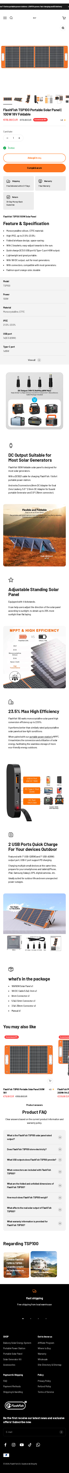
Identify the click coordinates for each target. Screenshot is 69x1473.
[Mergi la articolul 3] (28, 99)
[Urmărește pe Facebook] (5, 1445)
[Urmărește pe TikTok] (30, 1445)
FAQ (5, 1381)
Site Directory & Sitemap (49, 1364)
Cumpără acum (34, 168)
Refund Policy (44, 1386)
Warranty (42, 1353)
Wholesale (43, 1359)
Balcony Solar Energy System (17, 1343)
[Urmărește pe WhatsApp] (38, 1445)
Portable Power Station (14, 1348)
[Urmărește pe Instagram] (13, 1445)
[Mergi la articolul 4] (38, 99)
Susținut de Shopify (29, 1464)
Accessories (9, 1364)
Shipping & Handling (13, 1392)
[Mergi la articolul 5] (48, 99)
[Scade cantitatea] (7, 138)
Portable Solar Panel (12, 1353)
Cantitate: (8, 131)
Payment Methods (12, 1386)
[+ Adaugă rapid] (50, 1081)
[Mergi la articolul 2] (17, 99)
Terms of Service (46, 1392)
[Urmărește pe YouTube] (22, 1445)
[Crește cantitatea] (19, 138)
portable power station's (41, 736)
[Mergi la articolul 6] (59, 99)
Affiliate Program (46, 1343)
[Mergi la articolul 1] (7, 99)
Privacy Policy (44, 1381)
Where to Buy (44, 1348)
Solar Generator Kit (12, 1359)
